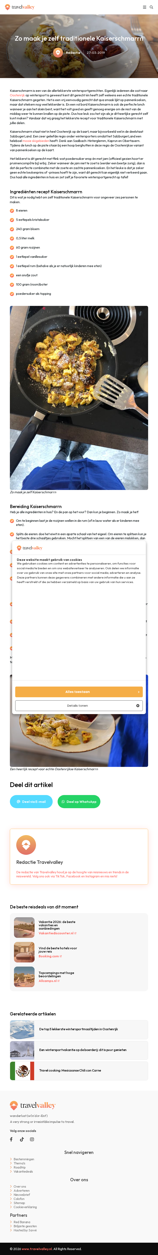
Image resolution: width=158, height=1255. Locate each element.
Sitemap (19, 1203)
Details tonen (77, 705)
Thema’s (19, 1163)
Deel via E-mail (34, 802)
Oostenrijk (17, 95)
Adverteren (22, 1191)
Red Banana (22, 1222)
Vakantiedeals (23, 1171)
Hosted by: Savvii (25, 1230)
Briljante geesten (25, 1226)
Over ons (20, 1186)
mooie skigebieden (36, 141)
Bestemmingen (24, 1159)
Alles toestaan (77, 692)
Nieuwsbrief (22, 1195)
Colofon (19, 1199)
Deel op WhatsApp (81, 802)
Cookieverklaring (25, 1207)
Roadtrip (20, 1167)
